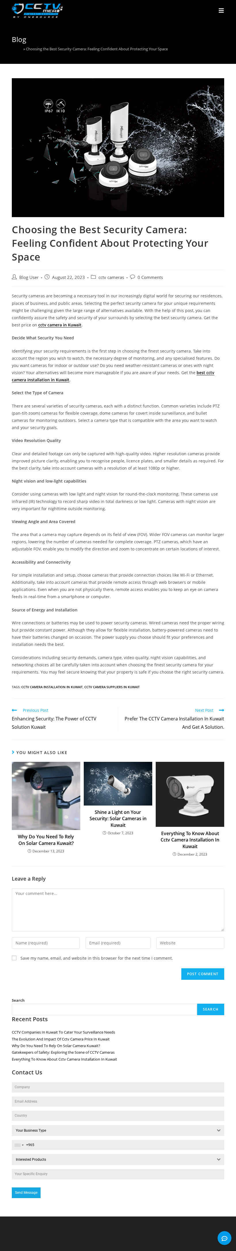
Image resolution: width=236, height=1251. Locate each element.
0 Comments (150, 277)
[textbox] (112, 1130)
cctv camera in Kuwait (59, 325)
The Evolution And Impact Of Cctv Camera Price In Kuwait (61, 1039)
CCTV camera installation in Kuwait (52, 687)
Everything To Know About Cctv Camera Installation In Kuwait (190, 840)
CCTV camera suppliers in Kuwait (112, 687)
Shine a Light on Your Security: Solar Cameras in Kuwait (118, 818)
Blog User (29, 277)
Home (17, 48)
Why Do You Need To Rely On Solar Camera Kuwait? (46, 839)
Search (18, 1000)
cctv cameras (111, 277)
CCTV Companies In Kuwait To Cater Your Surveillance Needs (63, 1032)
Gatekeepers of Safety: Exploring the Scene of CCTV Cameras (63, 1052)
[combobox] (118, 1130)
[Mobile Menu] (221, 10)
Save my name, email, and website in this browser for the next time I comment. (96, 958)
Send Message (26, 1193)
